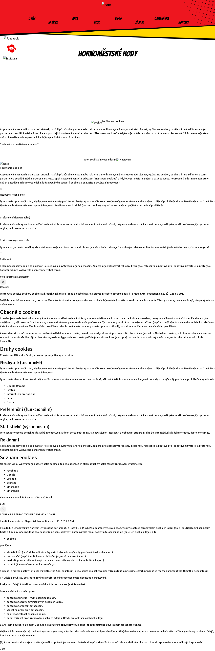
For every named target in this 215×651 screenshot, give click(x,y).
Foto (97, 22)
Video (118, 19)
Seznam (11, 482)
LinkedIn (11, 478)
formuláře (6, 341)
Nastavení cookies (107, 98)
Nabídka (53, 22)
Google (11, 474)
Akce (75, 19)
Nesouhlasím (109, 159)
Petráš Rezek (45, 497)
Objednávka (161, 19)
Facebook (12, 470)
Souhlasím (23, 276)
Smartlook (13, 487)
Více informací (8, 276)
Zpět (2, 504)
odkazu (137, 624)
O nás (31, 19)
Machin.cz (107, 110)
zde (145, 337)
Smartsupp (13, 491)
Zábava (139, 22)
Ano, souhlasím (93, 159)
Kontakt (183, 22)
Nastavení (125, 159)
